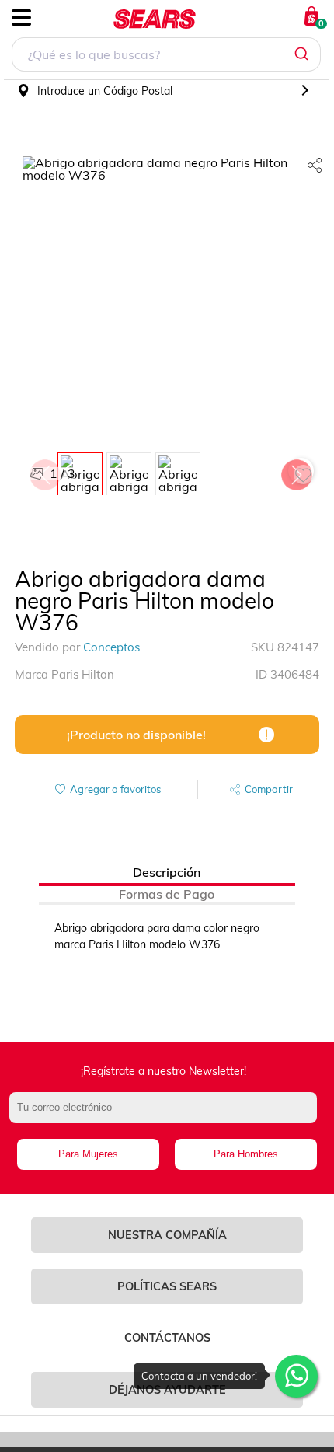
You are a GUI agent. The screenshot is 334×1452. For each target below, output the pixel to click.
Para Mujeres (88, 1154)
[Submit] (303, 54)
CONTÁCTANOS (167, 1338)
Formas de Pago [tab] (166, 894)
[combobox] (166, 56)
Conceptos (111, 647)
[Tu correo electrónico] (167, 1115)
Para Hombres (246, 1154)
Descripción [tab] (166, 872)
